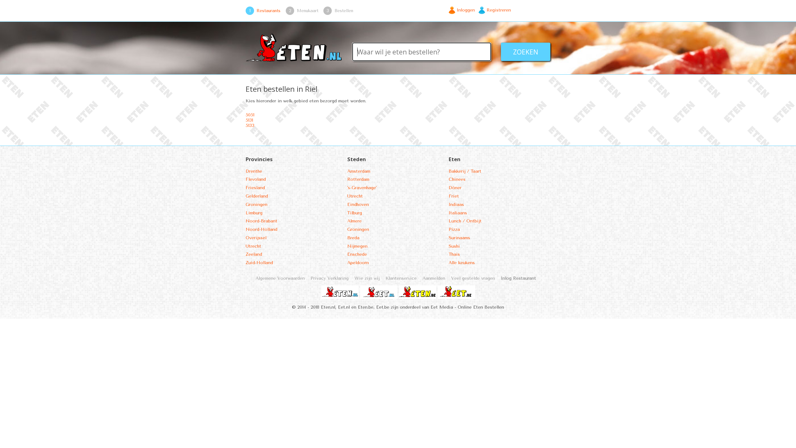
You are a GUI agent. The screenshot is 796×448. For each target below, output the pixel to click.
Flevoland (256, 179)
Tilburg (354, 213)
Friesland (255, 187)
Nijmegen (357, 246)
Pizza (454, 229)
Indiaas (456, 204)
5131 (249, 120)
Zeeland (254, 254)
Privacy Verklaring (330, 278)
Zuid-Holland (259, 262)
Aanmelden (434, 278)
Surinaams (459, 237)
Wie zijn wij (367, 278)
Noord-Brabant (261, 221)
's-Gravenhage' (362, 187)
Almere (354, 221)
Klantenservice (401, 278)
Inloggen (466, 10)
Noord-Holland (261, 229)
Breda (353, 237)
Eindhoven (358, 204)
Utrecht (253, 246)
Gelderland (257, 196)
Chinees (457, 179)
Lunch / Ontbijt (465, 221)
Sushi (454, 246)
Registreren (499, 10)
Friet (454, 196)
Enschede (357, 254)
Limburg (254, 213)
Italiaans (458, 213)
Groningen (256, 204)
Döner (455, 187)
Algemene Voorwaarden (280, 278)
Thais (454, 254)
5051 (250, 115)
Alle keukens (462, 262)
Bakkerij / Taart (465, 171)
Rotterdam (358, 179)
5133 (250, 125)
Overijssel (256, 237)
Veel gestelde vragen (473, 278)
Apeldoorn (358, 262)
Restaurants (268, 10)
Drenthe (254, 171)
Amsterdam (358, 171)
